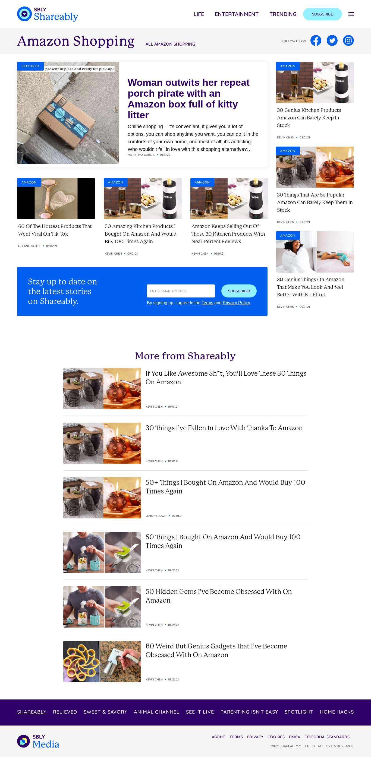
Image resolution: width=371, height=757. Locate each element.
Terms (207, 302)
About (218, 736)
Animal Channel (157, 712)
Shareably (31, 712)
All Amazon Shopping (170, 44)
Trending (283, 14)
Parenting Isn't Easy (249, 712)
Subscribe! (239, 291)
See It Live (200, 712)
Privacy (255, 736)
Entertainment (237, 14)
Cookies (276, 736)
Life (199, 14)
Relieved (65, 712)
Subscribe (322, 14)
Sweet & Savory (105, 712)
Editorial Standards (327, 736)
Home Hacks (337, 712)
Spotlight (299, 712)
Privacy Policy (236, 302)
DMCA (294, 736)
